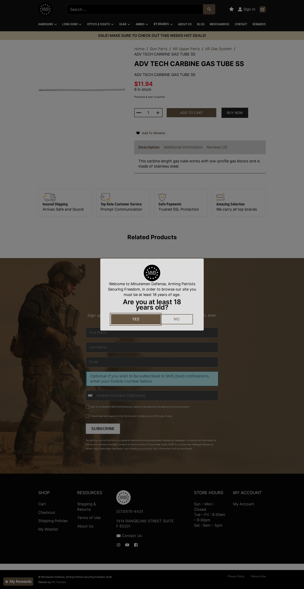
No (177, 319)
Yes (135, 319)
